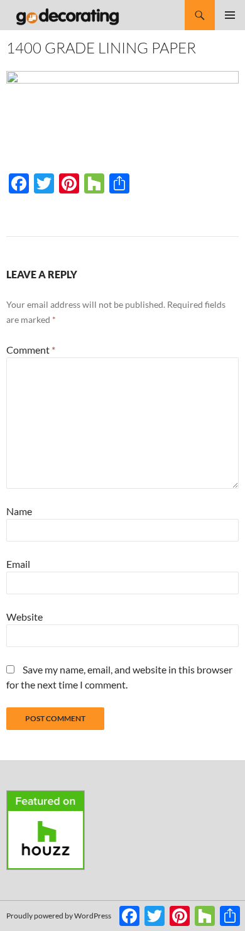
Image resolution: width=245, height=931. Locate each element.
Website (24, 617)
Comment (30, 350)
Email (18, 564)
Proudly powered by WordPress (58, 915)
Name (19, 511)
